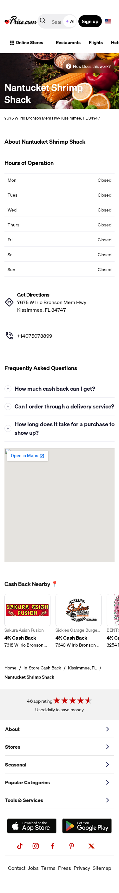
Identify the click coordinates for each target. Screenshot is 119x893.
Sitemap (102, 868)
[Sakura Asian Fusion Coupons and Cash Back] (27, 621)
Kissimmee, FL (82, 668)
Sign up (90, 21)
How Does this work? (92, 66)
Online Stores (29, 42)
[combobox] (57, 21)
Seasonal (15, 764)
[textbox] (108, 21)
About (12, 729)
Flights (96, 42)
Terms (48, 868)
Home (10, 668)
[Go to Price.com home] (20, 21)
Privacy (82, 868)
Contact (16, 868)
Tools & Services (24, 800)
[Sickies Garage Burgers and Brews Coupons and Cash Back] (79, 621)
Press (64, 868)
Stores (12, 747)
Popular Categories (27, 782)
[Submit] (42, 21)
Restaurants (68, 42)
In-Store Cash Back (42, 668)
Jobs (33, 868)
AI (72, 21)
